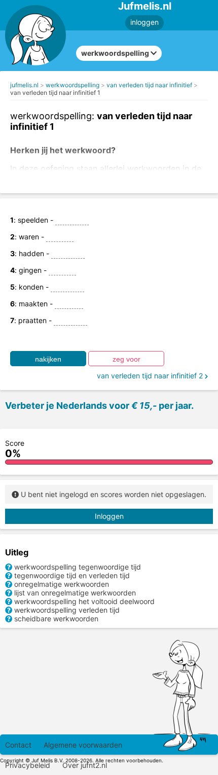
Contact (18, 745)
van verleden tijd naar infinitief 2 (151, 375)
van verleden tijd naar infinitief (149, 85)
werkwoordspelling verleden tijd (67, 610)
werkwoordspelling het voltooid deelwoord (84, 601)
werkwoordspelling (72, 85)
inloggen (144, 22)
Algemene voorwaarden (83, 745)
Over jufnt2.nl (84, 765)
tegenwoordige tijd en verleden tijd (72, 575)
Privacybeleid (27, 765)
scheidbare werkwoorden (56, 618)
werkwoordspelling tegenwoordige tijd (77, 566)
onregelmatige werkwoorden (61, 584)
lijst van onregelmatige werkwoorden (75, 592)
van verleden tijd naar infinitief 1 (55, 92)
